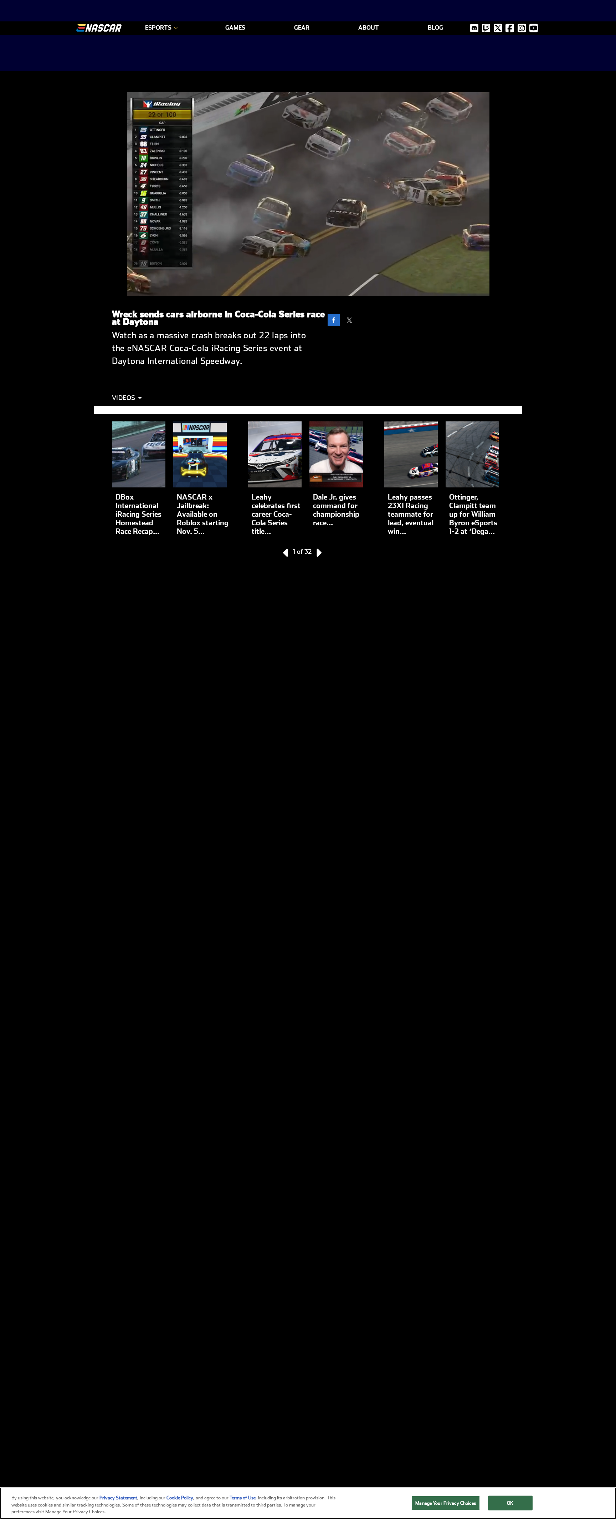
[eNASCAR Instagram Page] (522, 28)
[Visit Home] (99, 28)
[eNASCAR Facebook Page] (509, 28)
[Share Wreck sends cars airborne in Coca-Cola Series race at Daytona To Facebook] (335, 321)
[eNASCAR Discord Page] (474, 28)
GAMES (235, 28)
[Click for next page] (318, 552)
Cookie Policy (179, 1497)
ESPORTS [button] (158, 28)
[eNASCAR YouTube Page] (533, 28)
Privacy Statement (118, 1497)
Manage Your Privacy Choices (445, 1502)
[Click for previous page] (286, 552)
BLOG (435, 28)
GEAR (301, 28)
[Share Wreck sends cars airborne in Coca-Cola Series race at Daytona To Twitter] (351, 321)
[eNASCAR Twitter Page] (486, 28)
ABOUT (368, 28)
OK (510, 1502)
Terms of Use (243, 1497)
